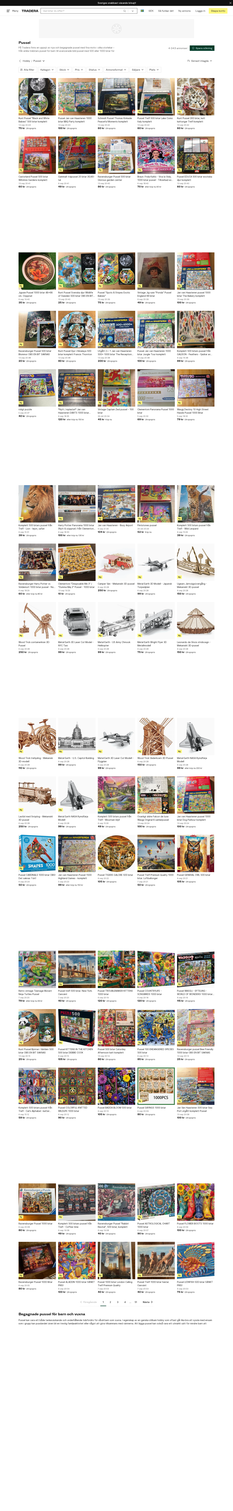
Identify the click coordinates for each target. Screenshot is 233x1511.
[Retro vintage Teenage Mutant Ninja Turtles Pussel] (37, 969)
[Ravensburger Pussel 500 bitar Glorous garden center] (116, 155)
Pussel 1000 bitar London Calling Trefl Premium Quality (115, 1284)
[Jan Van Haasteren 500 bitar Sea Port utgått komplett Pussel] (195, 1086)
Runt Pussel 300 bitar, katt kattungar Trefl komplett (191, 120)
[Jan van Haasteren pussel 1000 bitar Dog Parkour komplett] (195, 795)
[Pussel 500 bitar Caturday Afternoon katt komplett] (116, 1027)
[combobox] (84, 10)
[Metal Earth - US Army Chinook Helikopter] (116, 620)
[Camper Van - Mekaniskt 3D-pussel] (116, 562)
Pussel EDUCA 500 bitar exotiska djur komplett (194, 178)
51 (136, 1302)
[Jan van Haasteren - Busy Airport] (116, 504)
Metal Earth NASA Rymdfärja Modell (192, 760)
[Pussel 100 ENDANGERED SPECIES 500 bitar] (156, 1027)
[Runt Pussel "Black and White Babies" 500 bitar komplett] (37, 96)
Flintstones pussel (147, 525)
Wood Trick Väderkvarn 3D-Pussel (155, 758)
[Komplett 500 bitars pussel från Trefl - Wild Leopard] (195, 504)
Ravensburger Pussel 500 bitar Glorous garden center (114, 178)
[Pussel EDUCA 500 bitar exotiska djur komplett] (195, 155)
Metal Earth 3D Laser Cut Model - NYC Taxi (76, 644)
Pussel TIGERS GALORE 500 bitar (115, 875)
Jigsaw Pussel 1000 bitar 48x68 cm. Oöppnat (36, 294)
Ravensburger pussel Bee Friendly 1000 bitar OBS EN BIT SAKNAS (195, 1051)
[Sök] (124, 10)
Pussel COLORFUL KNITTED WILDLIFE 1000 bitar (72, 1109)
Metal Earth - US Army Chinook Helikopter (114, 644)
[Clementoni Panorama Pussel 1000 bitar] (156, 388)
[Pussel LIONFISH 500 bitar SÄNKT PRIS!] (195, 1260)
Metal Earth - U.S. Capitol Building (76, 758)
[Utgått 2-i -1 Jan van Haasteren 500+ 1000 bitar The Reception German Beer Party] (116, 329)
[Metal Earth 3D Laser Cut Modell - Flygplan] (116, 736)
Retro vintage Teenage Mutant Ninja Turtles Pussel (35, 992)
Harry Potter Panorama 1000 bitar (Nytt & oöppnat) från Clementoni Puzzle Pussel (76, 527)
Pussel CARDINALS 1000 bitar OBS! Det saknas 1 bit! (37, 877)
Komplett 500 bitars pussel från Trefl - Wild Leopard (194, 527)
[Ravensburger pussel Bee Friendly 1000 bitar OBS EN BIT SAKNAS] (195, 1027)
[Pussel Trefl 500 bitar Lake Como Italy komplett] (156, 96)
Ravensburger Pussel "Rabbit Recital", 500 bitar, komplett (113, 1225)
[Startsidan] (30, 11)
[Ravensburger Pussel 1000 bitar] (37, 1202)
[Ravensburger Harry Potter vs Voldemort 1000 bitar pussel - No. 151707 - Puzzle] (37, 562)
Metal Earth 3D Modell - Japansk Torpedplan (154, 585)
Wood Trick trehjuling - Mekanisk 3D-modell (36, 760)
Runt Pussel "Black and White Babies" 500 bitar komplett (34, 120)
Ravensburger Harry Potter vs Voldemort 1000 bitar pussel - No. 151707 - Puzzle (36, 585)
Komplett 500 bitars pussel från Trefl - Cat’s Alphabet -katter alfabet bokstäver (35, 1109)
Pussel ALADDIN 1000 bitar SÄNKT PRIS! (76, 1284)
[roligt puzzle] (37, 388)
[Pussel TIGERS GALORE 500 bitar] (116, 853)
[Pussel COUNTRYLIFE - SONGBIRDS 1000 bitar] (156, 969)
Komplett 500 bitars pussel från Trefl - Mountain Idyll (114, 818)
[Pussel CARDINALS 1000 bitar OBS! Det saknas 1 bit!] (37, 853)
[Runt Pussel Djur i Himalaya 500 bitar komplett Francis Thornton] (77, 329)
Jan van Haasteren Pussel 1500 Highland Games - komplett (75, 877)
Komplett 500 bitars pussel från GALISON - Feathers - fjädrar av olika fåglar (194, 353)
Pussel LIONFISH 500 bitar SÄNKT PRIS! (195, 1284)
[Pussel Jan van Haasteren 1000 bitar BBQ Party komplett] (77, 96)
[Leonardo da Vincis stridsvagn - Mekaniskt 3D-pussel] (195, 620)
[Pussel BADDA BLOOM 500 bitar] (116, 1086)
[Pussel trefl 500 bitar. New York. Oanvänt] (77, 969)
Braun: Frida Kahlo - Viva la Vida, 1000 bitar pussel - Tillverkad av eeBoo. (154, 178)
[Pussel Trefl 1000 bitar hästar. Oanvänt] (156, 1260)
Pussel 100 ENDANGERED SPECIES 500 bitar (155, 1051)
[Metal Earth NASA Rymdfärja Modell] (195, 736)
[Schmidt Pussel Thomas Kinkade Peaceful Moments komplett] (116, 96)
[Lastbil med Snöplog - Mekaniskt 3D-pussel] (37, 795)
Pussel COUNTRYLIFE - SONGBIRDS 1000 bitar (149, 992)
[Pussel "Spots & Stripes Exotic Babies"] (116, 271)
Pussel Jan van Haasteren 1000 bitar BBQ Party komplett (75, 120)
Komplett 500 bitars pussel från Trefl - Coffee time (75, 1225)
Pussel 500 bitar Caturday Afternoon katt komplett (112, 1051)
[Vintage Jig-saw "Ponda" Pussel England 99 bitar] (156, 271)
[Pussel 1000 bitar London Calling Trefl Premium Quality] (116, 1260)
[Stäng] (230, 3)
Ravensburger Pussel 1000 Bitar (35, 1282)
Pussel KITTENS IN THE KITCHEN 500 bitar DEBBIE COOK (75, 1051)
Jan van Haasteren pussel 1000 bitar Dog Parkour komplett (193, 818)
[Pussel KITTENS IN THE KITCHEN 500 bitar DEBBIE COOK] (77, 1027)
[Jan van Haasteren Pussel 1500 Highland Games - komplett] (77, 853)
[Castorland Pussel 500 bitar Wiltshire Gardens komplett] (37, 155)
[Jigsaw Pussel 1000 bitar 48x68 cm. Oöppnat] (37, 271)
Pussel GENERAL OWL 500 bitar (193, 875)
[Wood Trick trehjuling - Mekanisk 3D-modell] (37, 736)
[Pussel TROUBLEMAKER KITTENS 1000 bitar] (116, 969)
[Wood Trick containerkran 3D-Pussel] (37, 620)
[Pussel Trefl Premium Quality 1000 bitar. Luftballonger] (156, 853)
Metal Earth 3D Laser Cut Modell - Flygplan (116, 760)
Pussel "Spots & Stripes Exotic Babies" (114, 294)
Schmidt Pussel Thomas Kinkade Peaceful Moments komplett (115, 120)
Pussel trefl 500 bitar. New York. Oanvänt (75, 992)
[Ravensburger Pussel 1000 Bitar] (37, 1260)
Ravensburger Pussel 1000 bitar (35, 1223)
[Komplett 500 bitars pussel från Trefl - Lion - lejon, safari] (37, 504)
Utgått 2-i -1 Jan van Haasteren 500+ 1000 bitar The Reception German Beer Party (115, 353)
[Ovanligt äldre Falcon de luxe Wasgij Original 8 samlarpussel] (156, 795)
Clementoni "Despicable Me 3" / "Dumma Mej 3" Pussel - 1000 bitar (76, 585)
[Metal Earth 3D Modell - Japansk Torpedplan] (156, 562)
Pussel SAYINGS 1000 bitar (151, 1107)
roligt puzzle (25, 409)
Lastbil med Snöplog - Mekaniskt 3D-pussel (36, 818)
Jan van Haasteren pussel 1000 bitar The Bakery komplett (193, 294)
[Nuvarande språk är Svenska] (142, 11)
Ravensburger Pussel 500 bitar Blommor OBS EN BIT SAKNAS (35, 353)
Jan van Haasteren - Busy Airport (115, 525)
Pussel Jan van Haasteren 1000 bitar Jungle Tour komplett (154, 353)
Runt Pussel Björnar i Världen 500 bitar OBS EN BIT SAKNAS (36, 1051)
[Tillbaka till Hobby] (20, 61)
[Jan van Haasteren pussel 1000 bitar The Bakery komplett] (195, 271)
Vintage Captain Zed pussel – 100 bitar (116, 411)
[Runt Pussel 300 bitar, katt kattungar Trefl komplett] (195, 96)
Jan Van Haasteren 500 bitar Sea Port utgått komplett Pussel (194, 1109)
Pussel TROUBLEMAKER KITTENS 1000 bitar (115, 992)
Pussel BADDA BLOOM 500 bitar (115, 1107)
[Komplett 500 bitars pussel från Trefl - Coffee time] (77, 1202)
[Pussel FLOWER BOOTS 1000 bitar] (195, 1202)
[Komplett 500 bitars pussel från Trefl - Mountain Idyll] (116, 795)
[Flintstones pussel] (156, 504)
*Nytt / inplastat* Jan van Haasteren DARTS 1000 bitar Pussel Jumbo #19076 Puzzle (73, 411)
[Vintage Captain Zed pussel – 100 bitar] (116, 388)
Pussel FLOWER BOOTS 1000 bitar (195, 1223)
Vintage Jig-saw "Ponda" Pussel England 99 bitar (154, 294)
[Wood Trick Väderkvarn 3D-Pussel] (156, 736)
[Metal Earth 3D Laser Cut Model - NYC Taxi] (77, 620)
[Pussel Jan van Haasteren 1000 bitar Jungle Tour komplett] (156, 329)
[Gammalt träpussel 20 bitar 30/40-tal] (77, 155)
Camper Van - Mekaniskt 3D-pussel (116, 583)
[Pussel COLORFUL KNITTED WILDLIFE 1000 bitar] (77, 1086)
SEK (151, 11)
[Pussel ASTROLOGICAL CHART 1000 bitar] (156, 1202)
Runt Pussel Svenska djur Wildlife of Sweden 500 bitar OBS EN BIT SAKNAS (75, 294)
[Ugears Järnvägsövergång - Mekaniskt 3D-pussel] (195, 562)
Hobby (26, 61)
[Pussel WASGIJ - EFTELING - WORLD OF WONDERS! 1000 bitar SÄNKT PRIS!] (195, 969)
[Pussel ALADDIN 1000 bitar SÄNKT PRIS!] (77, 1260)
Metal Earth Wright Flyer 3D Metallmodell (152, 644)
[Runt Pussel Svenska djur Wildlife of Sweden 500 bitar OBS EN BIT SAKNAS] (77, 271)
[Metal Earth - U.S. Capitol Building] (77, 736)
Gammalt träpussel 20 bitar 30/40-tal (76, 178)
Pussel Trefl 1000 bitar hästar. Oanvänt (153, 1284)
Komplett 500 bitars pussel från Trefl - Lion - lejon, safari (35, 527)
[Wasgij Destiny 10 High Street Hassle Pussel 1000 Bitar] (195, 388)
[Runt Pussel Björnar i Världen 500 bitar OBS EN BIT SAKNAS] (37, 1027)
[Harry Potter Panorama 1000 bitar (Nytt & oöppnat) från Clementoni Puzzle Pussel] (77, 504)
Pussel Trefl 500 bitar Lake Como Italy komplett (155, 120)
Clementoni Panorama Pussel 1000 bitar (155, 411)
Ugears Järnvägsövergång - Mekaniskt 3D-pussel (192, 585)
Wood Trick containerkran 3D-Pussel (34, 644)
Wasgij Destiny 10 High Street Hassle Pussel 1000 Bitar (193, 411)
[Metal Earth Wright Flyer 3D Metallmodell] (156, 620)
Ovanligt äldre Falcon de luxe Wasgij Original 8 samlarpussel (153, 818)
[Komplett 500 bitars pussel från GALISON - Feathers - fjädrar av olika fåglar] (195, 329)
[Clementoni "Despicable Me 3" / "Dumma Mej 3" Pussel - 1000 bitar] (77, 562)
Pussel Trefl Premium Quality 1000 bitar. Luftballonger (155, 877)
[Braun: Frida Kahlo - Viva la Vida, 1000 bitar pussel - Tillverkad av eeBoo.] (156, 155)
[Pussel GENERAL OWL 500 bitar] (195, 853)
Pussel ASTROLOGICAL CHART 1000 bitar (153, 1225)
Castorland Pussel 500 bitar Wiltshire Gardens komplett (33, 178)
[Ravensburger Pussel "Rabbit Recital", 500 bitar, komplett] (116, 1202)
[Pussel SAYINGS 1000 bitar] (156, 1086)
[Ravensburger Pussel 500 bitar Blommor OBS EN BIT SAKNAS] (37, 329)
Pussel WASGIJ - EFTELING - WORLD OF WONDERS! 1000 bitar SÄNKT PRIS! (195, 992)
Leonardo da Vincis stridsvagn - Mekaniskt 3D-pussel (193, 644)
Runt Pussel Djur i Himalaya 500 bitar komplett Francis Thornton (75, 353)
